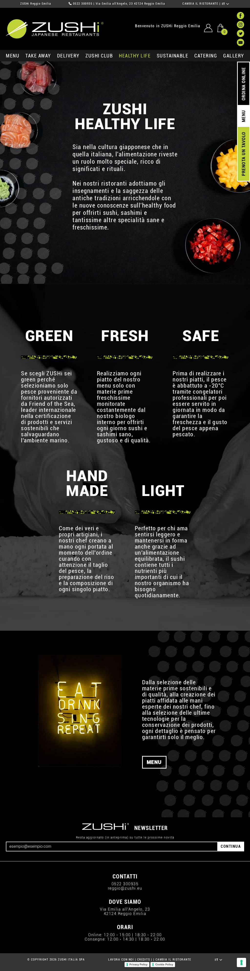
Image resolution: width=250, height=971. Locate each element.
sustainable (172, 56)
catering (205, 56)
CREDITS (143, 959)
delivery (68, 56)
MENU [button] (154, 762)
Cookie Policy (164, 964)
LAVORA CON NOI (121, 959)
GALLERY (233, 56)
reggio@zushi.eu (125, 888)
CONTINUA (231, 846)
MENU (12, 56)
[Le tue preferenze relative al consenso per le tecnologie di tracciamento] (241, 962)
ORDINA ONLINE (243, 84)
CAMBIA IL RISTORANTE (200, 3)
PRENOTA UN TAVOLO (243, 154)
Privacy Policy (138, 964)
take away (38, 56)
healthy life (135, 56)
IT (224, 4)
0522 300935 (83, 3)
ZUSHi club (99, 56)
